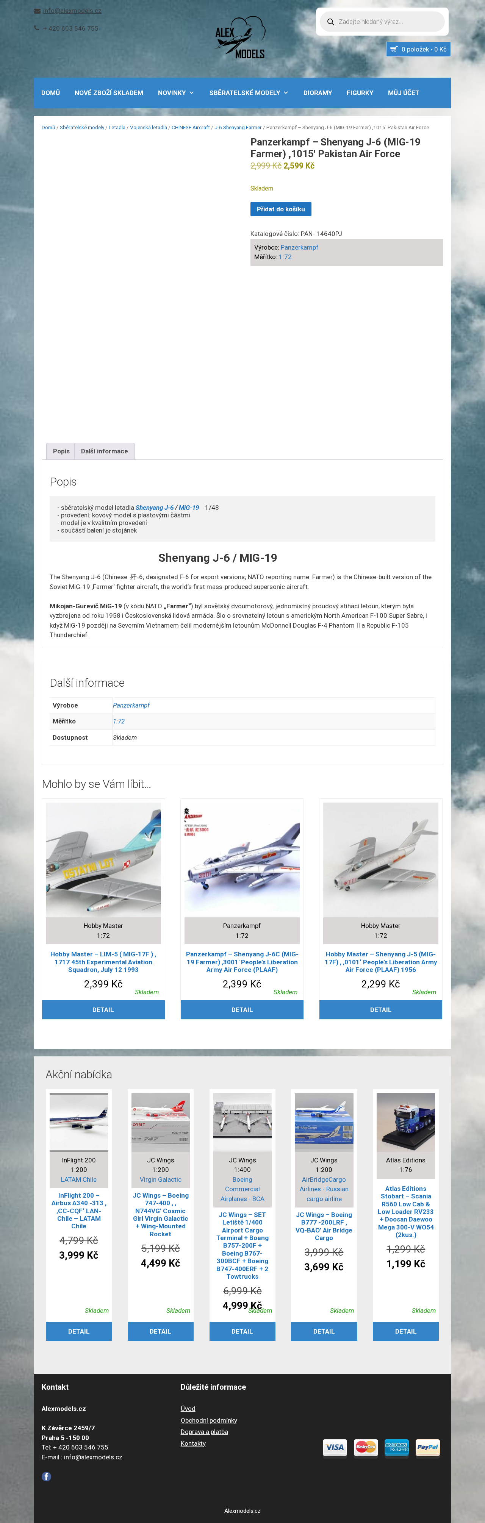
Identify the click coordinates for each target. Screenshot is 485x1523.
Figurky (360, 93)
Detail (103, 1010)
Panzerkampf (300, 247)
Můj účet (403, 93)
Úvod (188, 1408)
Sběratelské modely (245, 93)
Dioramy (318, 93)
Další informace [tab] (104, 451)
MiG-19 (189, 507)
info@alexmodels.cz (72, 10)
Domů (48, 127)
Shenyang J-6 (155, 507)
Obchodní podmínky (209, 1420)
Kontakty (193, 1443)
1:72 (285, 257)
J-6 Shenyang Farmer (238, 127)
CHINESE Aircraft (191, 127)
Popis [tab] (61, 451)
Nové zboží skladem (109, 93)
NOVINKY (172, 93)
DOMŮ (50, 93)
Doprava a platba (204, 1432)
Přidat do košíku (281, 209)
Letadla (117, 127)
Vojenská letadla (148, 127)
